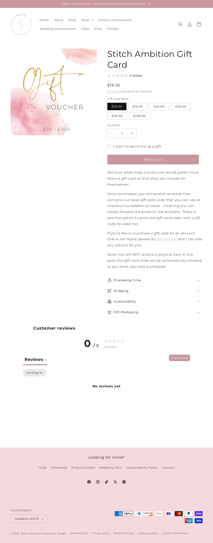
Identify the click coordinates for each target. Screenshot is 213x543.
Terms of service (124, 533)
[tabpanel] (106, 400)
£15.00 (138, 106)
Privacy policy (101, 533)
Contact (168, 467)
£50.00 (117, 116)
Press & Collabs (83, 467)
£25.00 (159, 106)
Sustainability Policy (142, 467)
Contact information (175, 533)
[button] (87, 20)
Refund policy (79, 533)
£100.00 (139, 116)
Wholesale (59, 467)
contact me (166, 239)
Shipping (113, 91)
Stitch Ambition (31, 533)
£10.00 (117, 106)
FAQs (42, 467)
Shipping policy (148, 533)
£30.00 (180, 106)
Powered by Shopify (54, 533)
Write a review (179, 357)
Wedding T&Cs (110, 467)
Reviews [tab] (35, 359)
